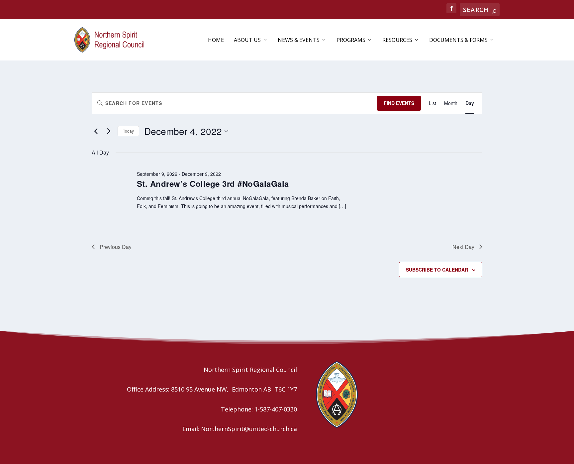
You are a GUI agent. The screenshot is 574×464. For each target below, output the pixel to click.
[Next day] (109, 131)
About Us (247, 40)
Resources (397, 40)
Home (216, 40)
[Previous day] (96, 131)
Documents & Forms (458, 40)
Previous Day (116, 247)
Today (128, 131)
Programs (350, 40)
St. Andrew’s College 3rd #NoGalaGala (213, 183)
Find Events (399, 103)
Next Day (463, 247)
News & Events (299, 40)
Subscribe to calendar (437, 269)
